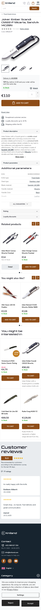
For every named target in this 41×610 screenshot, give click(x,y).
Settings (20, 595)
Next (38, 224)
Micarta (28, 152)
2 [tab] (21, 272)
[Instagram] (10, 561)
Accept (30, 603)
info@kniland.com (11, 552)
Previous (33, 224)
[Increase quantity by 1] (38, 92)
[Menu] (38, 3)
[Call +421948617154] (24, 3)
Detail (10, 267)
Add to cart (22, 103)
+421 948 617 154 (11, 545)
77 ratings (7, 471)
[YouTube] (16, 561)
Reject (10, 603)
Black (38, 192)
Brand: (5, 112)
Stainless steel (34, 181)
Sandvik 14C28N (7, 150)
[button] (10, 373)
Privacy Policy (12, 589)
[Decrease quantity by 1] (38, 96)
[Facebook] (3, 561)
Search (34, 8)
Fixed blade (36, 178)
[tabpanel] (10, 249)
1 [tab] (19, 272)
